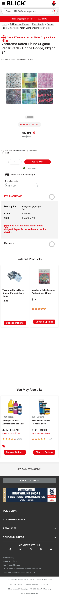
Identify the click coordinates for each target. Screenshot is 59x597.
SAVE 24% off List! (29, 124)
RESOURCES (9, 528)
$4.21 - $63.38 (39, 430)
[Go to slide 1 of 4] (26, 117)
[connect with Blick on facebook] (10, 551)
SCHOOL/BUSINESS (13, 537)
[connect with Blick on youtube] (51, 551)
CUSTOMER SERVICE (14, 519)
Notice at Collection (11, 561)
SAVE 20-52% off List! (11, 433)
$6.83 (26, 133)
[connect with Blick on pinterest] (41, 551)
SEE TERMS (42, 19)
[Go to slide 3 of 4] (31, 117)
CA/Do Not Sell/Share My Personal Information (22, 569)
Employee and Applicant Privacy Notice (19, 572)
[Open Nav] (3, 3)
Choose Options (14, 323)
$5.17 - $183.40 (10, 430)
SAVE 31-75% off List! (41, 433)
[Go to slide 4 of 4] (33, 117)
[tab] (29, 196)
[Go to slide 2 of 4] (28, 117)
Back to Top (28, 480)
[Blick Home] (16, 3)
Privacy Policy (8, 557)
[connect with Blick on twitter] (20, 551)
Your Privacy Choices (11, 565)
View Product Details (25, 59)
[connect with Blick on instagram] (31, 551)
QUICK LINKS (10, 510)
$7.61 (35, 299)
